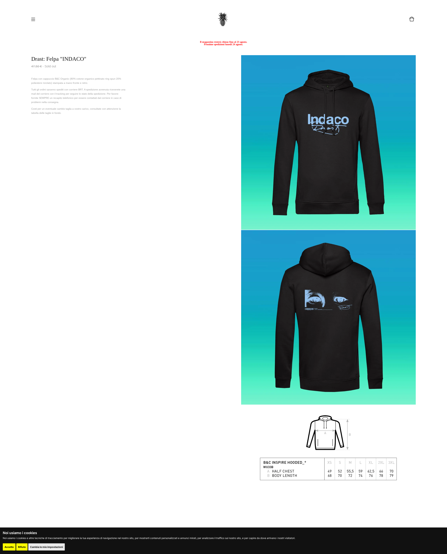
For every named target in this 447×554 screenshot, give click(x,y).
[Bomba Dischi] (223, 19)
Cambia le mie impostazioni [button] (46, 546)
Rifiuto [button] (22, 546)
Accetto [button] (9, 546)
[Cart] (411, 21)
